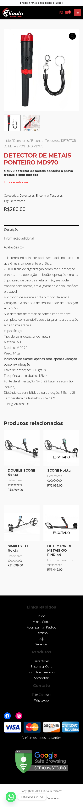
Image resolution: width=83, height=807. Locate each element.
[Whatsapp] (11, 797)
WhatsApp (41, 700)
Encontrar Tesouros (45, 140)
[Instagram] (18, 715)
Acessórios (41, 678)
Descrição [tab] (11, 229)
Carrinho (42, 633)
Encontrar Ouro (41, 666)
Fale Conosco (41, 694)
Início (7, 140)
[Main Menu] (77, 12)
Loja (42, 638)
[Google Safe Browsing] (41, 761)
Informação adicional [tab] (19, 238)
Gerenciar (42, 644)
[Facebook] (7, 715)
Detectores (21, 140)
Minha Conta (42, 621)
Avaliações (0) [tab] (14, 247)
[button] (72, 36)
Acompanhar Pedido (41, 627)
